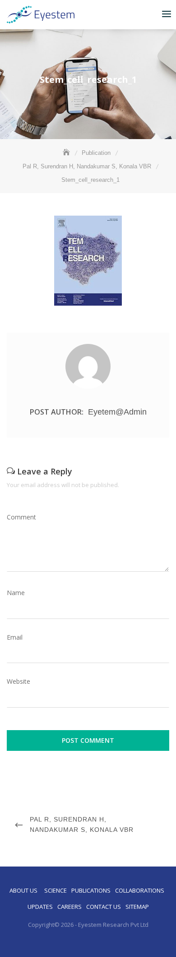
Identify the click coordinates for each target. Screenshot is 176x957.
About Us (23, 890)
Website (18, 681)
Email (15, 637)
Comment (21, 517)
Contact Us (103, 907)
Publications (91, 890)
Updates (40, 907)
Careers (69, 907)
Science (55, 890)
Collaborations (139, 890)
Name (16, 592)
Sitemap (137, 907)
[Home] (67, 152)
